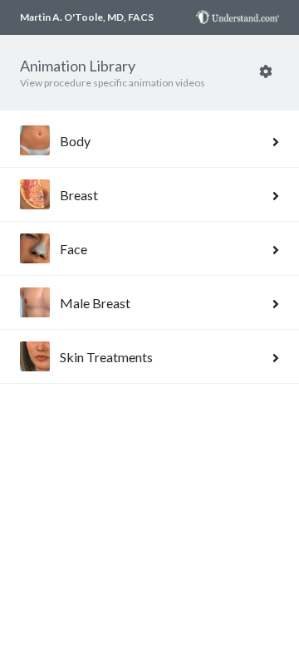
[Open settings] (265, 71)
